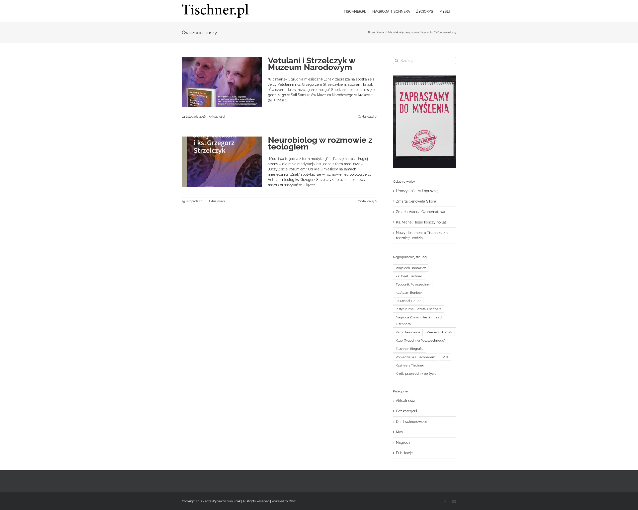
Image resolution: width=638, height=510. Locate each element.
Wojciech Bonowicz (411, 268)
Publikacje (404, 453)
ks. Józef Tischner (409, 276)
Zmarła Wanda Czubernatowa (420, 212)
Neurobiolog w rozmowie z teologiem (320, 143)
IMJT (445, 357)
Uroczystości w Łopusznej (417, 191)
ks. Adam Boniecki (409, 292)
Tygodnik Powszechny (413, 284)
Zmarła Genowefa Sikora (416, 201)
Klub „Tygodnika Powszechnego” (420, 340)
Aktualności (217, 116)
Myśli (400, 432)
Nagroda (403, 442)
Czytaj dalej (366, 116)
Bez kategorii (406, 411)
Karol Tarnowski (408, 332)
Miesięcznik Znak (439, 332)
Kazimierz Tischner (410, 365)
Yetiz (292, 501)
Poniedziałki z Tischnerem (415, 357)
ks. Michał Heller (408, 301)
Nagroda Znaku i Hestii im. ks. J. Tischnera (419, 320)
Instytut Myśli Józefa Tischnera (418, 309)
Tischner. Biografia (409, 349)
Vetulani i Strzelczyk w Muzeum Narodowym (311, 64)
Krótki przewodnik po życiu (416, 373)
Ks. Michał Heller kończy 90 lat (421, 222)
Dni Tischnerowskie (411, 422)
